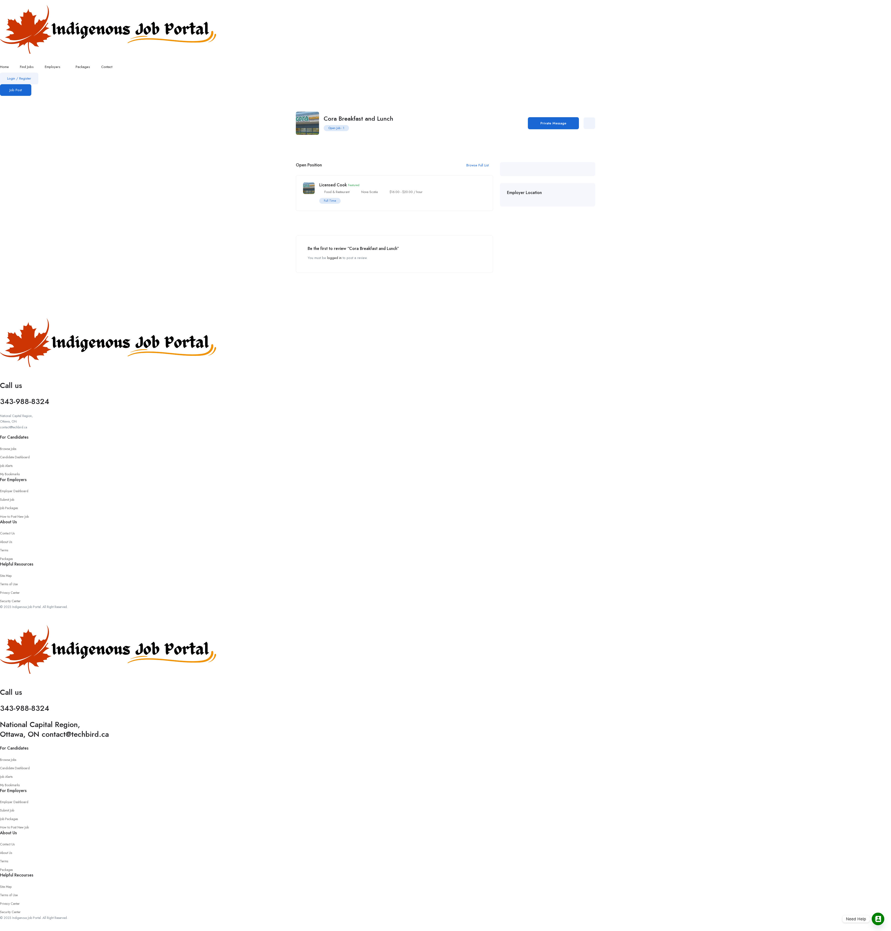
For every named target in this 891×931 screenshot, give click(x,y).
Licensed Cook (333, 185)
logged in (334, 257)
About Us (6, 542)
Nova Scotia (369, 192)
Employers (53, 66)
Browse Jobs (8, 448)
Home (4, 66)
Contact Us (7, 533)
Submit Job (7, 499)
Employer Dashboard (14, 491)
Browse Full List (478, 165)
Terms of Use (9, 584)
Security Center (10, 601)
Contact (106, 66)
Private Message (553, 123)
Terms (4, 550)
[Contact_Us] (878, 919)
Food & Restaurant (336, 192)
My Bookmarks (10, 474)
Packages (83, 66)
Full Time (330, 200)
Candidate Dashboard (15, 457)
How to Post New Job (14, 516)
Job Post (16, 90)
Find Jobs (27, 66)
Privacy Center (10, 592)
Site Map (6, 575)
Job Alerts (6, 465)
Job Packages (9, 508)
